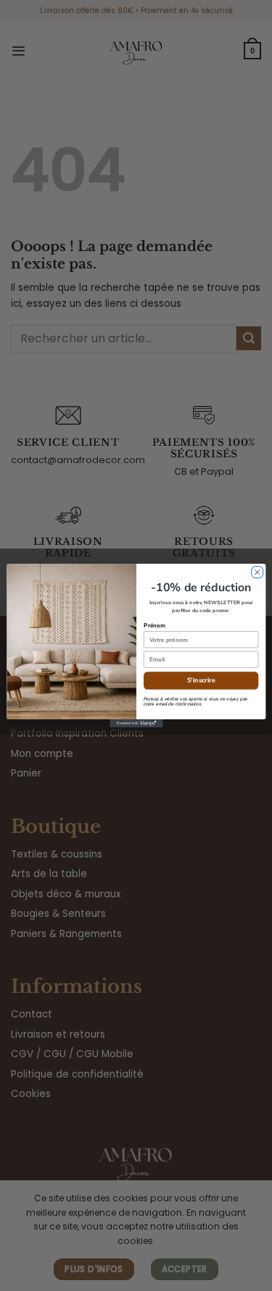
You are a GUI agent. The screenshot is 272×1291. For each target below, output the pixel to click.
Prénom (154, 626)
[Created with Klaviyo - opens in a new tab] (136, 723)
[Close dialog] (257, 572)
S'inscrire (200, 680)
